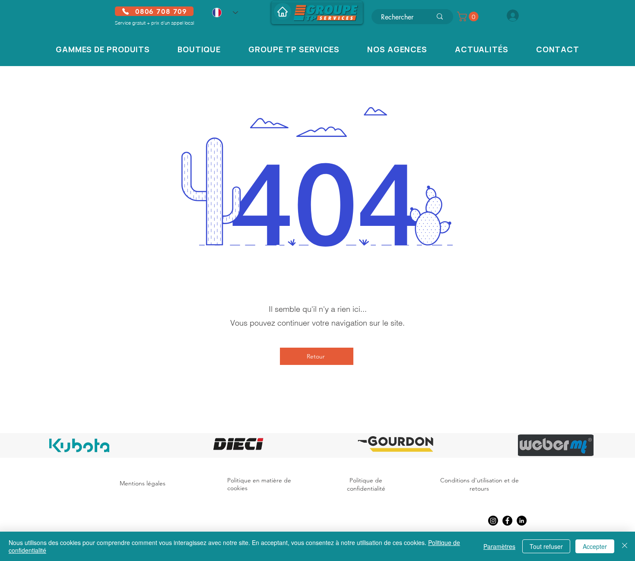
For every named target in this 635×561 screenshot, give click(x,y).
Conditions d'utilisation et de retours (479, 484)
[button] (469, 16)
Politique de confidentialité (366, 484)
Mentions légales (142, 483)
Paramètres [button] (499, 546)
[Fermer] (624, 546)
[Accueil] (282, 11)
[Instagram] (493, 521)
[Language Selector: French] (225, 12)
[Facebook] (507, 521)
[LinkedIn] (522, 521)
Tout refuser (546, 546)
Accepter (595, 546)
